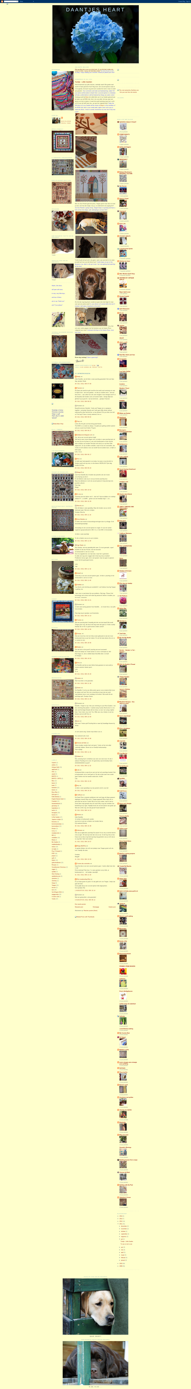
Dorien (79, 687)
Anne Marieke (81, 519)
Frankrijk (54, 801)
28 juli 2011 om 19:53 (83, 658)
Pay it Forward (56, 851)
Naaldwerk (122, 417)
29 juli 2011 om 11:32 (83, 765)
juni (122, 1247)
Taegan (54, 885)
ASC (53, 771)
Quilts (53, 860)
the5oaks (122, 1016)
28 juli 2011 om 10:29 (83, 501)
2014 (121, 1216)
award (53, 774)
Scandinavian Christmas (59, 867)
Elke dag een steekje (125, 583)
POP (53, 853)
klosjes (54, 828)
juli (122, 1239)
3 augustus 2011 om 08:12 (85, 900)
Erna (78, 662)
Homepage (96, 907)
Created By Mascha (125, 866)
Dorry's (102, 105)
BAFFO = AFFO (56, 778)
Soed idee (122, 633)
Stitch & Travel (123, 198)
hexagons (54, 812)
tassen (54, 887)
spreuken (54, 878)
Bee (53, 781)
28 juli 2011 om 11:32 (83, 569)
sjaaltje (54, 871)
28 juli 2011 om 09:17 (83, 454)
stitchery (54, 880)
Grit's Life (122, 223)
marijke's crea (123, 481)
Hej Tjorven (123, 186)
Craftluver (79, 795)
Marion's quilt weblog (126, 916)
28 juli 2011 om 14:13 (83, 615)
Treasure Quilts (124, 816)
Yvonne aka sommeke (83, 863)
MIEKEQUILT (123, 159)
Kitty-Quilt (122, 521)
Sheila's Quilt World (125, 494)
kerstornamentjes (57, 824)
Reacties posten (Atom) (90, 910)
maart (123, 1255)
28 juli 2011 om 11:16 (83, 515)
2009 (121, 1266)
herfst (53, 810)
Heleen (79, 756)
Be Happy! (122, 1037)
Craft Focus (123, 791)
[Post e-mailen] (97, 365)
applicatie (54, 769)
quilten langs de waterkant (127, 1004)
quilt (53, 858)
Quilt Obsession (124, 309)
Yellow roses (123, 828)
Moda (53, 840)
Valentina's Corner (125, 1197)
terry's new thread (124, 716)
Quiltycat (122, 903)
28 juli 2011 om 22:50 (83, 716)
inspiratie (122, 741)
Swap (53, 883)
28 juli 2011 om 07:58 (83, 383)
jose (78, 721)
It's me (79, 494)
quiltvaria (122, 978)
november (124, 1228)
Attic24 (121, 338)
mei (122, 1250)
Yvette (53, 899)
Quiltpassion (123, 444)
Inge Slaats (80, 545)
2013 (121, 1218)
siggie (53, 869)
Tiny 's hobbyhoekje (125, 546)
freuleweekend (56, 803)
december (124, 1226)
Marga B (79, 472)
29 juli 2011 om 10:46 (83, 738)
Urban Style (123, 878)
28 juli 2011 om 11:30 (83, 541)
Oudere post (112, 907)
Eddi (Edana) (55, 796)
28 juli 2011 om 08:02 (83, 401)
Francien (79, 388)
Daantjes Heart (95, 9)
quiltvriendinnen (56, 862)
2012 (121, 1221)
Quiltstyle (122, 1068)
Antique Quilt (55, 767)
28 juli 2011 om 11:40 (83, 580)
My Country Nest (124, 1033)
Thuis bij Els (123, 1072)
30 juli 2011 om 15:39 (83, 826)
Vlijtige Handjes (124, 677)
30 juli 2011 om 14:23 (83, 810)
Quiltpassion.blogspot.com (84, 435)
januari (123, 1260)
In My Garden (56, 817)
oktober (123, 1231)
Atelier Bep (122, 608)
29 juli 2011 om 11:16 (83, 752)
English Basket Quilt (58, 799)
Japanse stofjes (56, 819)
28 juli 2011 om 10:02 (83, 490)
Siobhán (79, 584)
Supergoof (122, 211)
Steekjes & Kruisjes (125, 571)
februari (123, 1257)
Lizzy (53, 831)
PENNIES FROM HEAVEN (127, 966)
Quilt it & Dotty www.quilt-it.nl (128, 891)
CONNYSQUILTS (124, 134)
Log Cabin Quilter (124, 371)
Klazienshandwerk (125, 953)
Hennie (79, 814)
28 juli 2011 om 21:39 (83, 699)
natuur (53, 846)
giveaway (54, 805)
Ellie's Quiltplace (124, 728)
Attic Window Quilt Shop (127, 273)
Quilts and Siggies (125, 147)
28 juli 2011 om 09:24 (83, 468)
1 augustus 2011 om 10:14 (85, 890)
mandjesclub (55, 833)
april (122, 1252)
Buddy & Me (123, 941)
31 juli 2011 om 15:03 (83, 859)
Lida (78, 770)
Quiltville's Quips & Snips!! (127, 122)
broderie (122, 384)
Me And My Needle (125, 637)
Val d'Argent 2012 (57, 892)
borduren (54, 787)
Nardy (78, 376)
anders (54, 765)
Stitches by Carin (124, 261)
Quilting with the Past (126, 1185)
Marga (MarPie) (81, 846)
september (124, 1234)
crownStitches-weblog (126, 1028)
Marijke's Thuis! (124, 388)
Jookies (121, 325)
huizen (54, 815)
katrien (79, 678)
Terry (78, 421)
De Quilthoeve (123, 766)
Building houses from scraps (128, 1160)
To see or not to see (126, 1244)
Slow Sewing (55, 874)
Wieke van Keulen (124, 413)
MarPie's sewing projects (127, 853)
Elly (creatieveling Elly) (83, 879)
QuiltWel (122, 778)
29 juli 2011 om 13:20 (83, 781)
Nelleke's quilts (124, 1049)
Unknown (79, 830)
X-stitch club (55, 896)
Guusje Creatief (124, 296)
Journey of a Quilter (125, 1110)
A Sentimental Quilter (126, 248)
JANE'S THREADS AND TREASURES (126, 507)
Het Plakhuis (123, 596)
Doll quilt (54, 794)
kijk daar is (122, 621)
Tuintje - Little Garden (83, 82)
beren (53, 783)
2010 (121, 1263)
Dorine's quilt (123, 1085)
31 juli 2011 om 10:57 (83, 841)
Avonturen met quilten (126, 1097)
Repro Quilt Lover (124, 292)
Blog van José (123, 1135)
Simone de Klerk (81, 743)
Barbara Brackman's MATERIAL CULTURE (125, 172)
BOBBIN (121, 400)
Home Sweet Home (125, 841)
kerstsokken (55, 826)
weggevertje (55, 894)
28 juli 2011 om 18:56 (83, 642)
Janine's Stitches (124, 689)
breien (53, 790)
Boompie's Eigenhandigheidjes (125, 430)
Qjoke (121, 558)
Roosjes (54, 865)
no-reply (54, 849)
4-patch (54, 762)
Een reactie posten (80, 904)
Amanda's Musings (125, 1147)
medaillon (54, 837)
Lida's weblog (123, 456)
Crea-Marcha (123, 753)
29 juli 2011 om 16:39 (83, 790)
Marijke (79, 647)
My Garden (55, 842)
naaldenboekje (56, 844)
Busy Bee (54, 792)
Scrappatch (122, 359)
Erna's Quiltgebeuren (126, 991)
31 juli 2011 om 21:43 (83, 875)
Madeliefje (122, 1122)
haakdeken (55, 808)
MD (53, 835)
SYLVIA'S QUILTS (124, 236)
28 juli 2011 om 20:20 (83, 674)
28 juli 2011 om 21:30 (83, 683)
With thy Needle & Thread (127, 664)
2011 (121, 1224)
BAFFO (54, 776)
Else (78, 459)
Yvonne (79, 620)
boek (53, 785)
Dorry (87, 97)
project (54, 855)
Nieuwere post (79, 907)
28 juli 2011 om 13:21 (83, 600)
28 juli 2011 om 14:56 (83, 629)
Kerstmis (54, 821)
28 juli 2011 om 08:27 (83, 430)
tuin (53, 890)
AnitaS (79, 573)
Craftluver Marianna (125, 533)
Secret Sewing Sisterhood (127, 469)
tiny (78, 785)
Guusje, (79, 633)
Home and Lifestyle (125, 803)
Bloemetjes (122, 928)
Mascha (79, 505)
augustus (124, 1236)
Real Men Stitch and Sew (127, 355)
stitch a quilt (123, 342)
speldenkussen (56, 876)
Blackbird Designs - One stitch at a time (126, 702)
